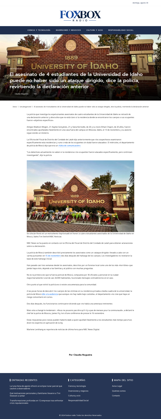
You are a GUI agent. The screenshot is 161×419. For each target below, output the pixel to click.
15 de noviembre (53, 255)
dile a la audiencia (50, 294)
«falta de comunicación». (69, 145)
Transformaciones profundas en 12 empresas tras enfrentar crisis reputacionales (36, 401)
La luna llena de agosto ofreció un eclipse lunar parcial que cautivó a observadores (36, 387)
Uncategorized (16, 68)
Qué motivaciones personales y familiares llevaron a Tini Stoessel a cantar (35, 394)
